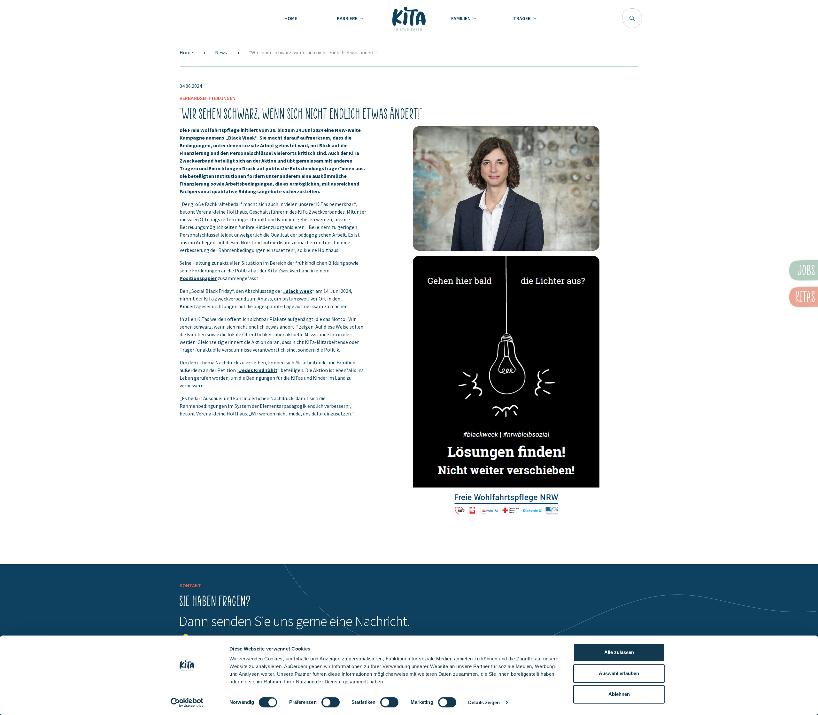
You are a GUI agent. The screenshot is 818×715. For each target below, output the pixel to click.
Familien (461, 18)
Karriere (348, 18)
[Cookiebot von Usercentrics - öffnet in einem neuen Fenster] (187, 702)
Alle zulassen (619, 652)
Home (290, 18)
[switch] (330, 705)
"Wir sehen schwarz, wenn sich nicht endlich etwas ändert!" (313, 52)
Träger (522, 18)
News (221, 52)
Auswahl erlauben (619, 673)
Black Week (298, 291)
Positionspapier (198, 278)
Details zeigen (484, 702)
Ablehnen (619, 694)
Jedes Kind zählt (258, 370)
